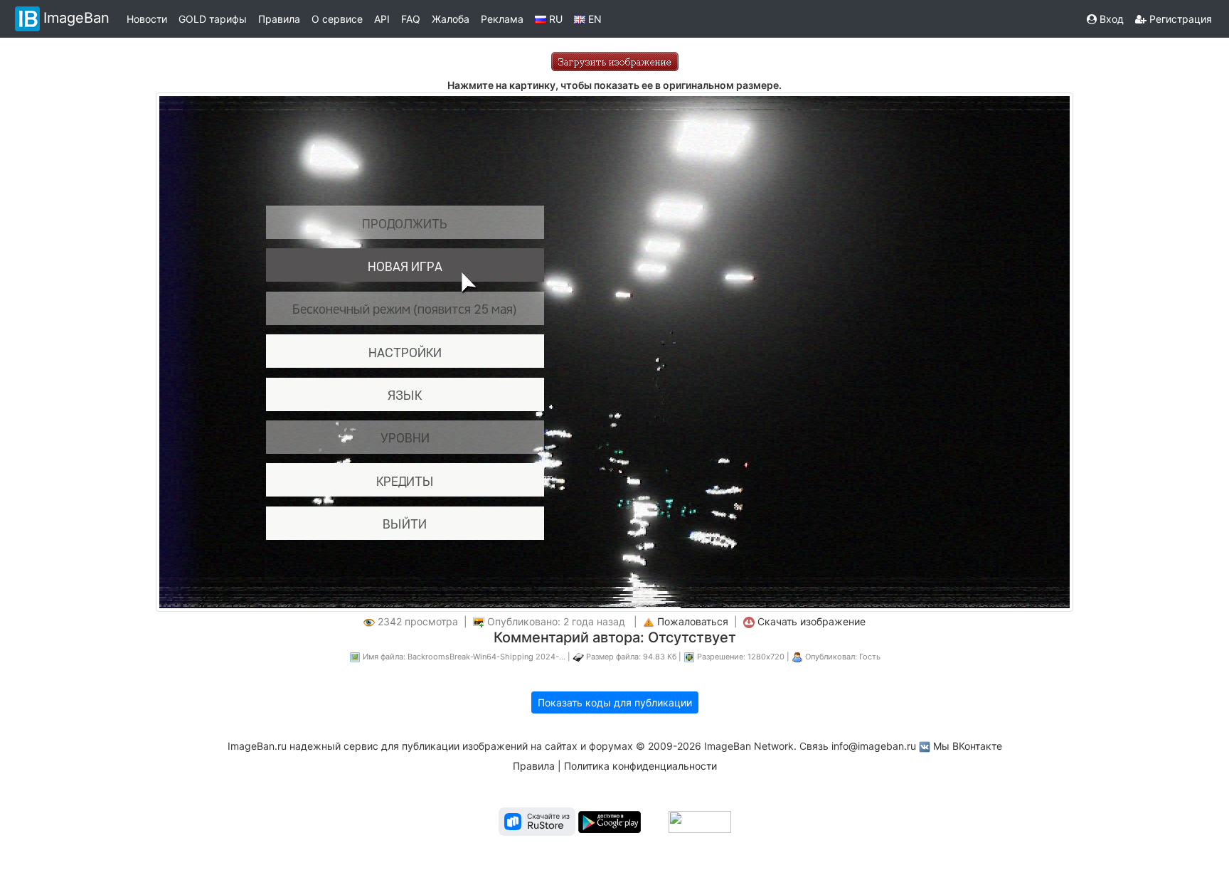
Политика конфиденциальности (640, 766)
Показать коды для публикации (615, 702)
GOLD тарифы (213, 19)
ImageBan (76, 17)
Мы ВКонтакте (967, 746)
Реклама (502, 19)
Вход (1110, 19)
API (382, 19)
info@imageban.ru (873, 746)
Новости (147, 19)
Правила (279, 19)
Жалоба (450, 19)
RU (554, 19)
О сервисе (337, 19)
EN (593, 19)
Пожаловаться (692, 621)
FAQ (410, 19)
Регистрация (1179, 19)
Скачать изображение (811, 621)
